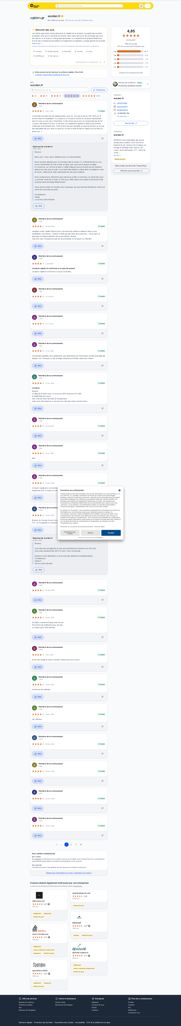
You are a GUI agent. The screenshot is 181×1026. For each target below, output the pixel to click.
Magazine (95, 1002)
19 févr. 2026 (49, 714)
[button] (141, 6)
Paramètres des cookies (63, 1022)
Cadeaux (76, 935)
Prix (129, 1007)
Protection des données (43, 1022)
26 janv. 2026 (37, 540)
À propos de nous (98, 1005)
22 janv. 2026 (49, 483)
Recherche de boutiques (64, 1005)
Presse (94, 1007)
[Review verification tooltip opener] (62, 16)
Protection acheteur (26, 1005)
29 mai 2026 (49, 426)
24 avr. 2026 (49, 453)
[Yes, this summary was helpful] (100, 62)
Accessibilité (80, 1022)
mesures (38, 859)
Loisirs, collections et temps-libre (43, 950)
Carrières (95, 1010)
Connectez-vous (134, 1013)
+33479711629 (122, 103)
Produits (131, 1002)
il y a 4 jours (49, 296)
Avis (20, 1007)
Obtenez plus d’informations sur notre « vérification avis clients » (69, 873)
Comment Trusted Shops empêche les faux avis (52, 75)
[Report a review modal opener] (102, 138)
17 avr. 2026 (49, 351)
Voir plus (117, 155)
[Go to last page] (81, 844)
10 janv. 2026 (49, 617)
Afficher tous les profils (130, 171)
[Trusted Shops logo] (34, 6)
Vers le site (129, 123)
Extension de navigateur (27, 1010)
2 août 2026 (49, 263)
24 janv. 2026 (49, 515)
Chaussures (47, 913)
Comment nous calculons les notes (131, 72)
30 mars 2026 (50, 590)
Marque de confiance (26, 1002)
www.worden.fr (122, 106)
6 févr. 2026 (37, 149)
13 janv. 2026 (49, 826)
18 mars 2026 (50, 226)
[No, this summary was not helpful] (104, 62)
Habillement (37, 913)
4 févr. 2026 (49, 111)
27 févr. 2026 (49, 383)
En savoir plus (122, 116)
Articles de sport (120, 159)
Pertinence (100, 90)
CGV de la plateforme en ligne (98, 1022)
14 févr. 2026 (49, 684)
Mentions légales (25, 1022)
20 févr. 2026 (49, 744)
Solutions (131, 1005)
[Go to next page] (76, 844)
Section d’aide (60, 1002)
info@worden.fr (122, 110)
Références (132, 1010)
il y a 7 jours (49, 324)
